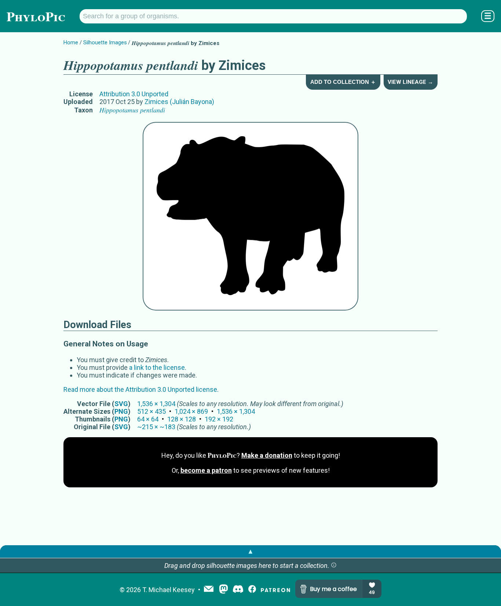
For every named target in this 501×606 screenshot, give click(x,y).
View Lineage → (410, 82)
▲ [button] (250, 551)
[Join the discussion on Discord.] (238, 589)
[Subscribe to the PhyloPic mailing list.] (209, 589)
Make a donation (266, 455)
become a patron (206, 470)
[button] (334, 565)
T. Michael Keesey (168, 590)
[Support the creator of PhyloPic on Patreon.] (275, 590)
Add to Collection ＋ (343, 82)
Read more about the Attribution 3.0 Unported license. (141, 389)
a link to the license (157, 367)
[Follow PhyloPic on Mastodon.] (223, 589)
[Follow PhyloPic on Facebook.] (252, 589)
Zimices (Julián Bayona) (179, 101)
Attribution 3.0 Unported (133, 94)
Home (70, 42)
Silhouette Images (105, 42)
